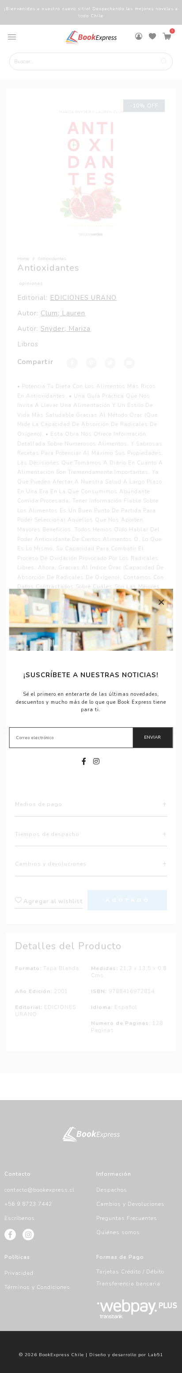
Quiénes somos (118, 1232)
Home (23, 259)
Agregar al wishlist (52, 901)
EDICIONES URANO (83, 297)
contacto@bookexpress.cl (39, 1189)
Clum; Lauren (63, 313)
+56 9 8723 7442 (28, 1204)
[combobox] (91, 61)
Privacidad (19, 1273)
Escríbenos (19, 1218)
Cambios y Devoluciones (130, 1204)
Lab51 (155, 1355)
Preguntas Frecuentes (126, 1218)
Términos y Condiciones (37, 1287)
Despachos (111, 1189)
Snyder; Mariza (66, 328)
